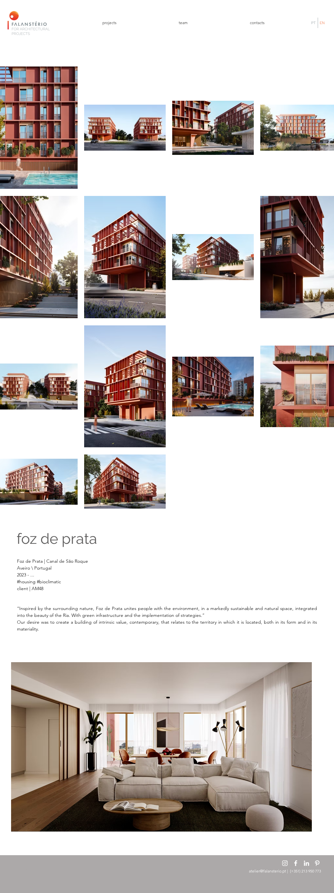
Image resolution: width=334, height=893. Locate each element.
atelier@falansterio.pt (267, 871)
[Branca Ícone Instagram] (285, 863)
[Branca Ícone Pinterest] (317, 863)
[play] (302, 821)
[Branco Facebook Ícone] (295, 863)
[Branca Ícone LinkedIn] (306, 863)
